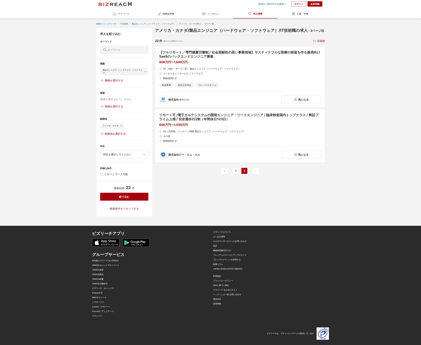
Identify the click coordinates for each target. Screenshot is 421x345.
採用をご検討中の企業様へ (272, 4)
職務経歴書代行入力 (222, 250)
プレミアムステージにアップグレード (230, 255)
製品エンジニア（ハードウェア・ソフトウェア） (153, 24)
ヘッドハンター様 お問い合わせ (227, 295)
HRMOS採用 (97, 270)
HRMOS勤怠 (97, 274)
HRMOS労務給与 (99, 284)
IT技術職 (124, 24)
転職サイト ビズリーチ (106, 24)
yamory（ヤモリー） (101, 307)
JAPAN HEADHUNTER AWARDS (227, 269)
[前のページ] (225, 171)
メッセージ (213, 13)
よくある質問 (219, 237)
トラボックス (98, 302)
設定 (215, 246)
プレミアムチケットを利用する (227, 260)
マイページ (123, 13)
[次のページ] (256, 171)
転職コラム (218, 264)
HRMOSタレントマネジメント (105, 265)
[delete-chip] (145, 72)
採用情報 (217, 304)
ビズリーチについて (222, 232)
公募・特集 (302, 13)
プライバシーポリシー (223, 281)
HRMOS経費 (97, 279)
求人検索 (257, 13)
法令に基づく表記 (221, 285)
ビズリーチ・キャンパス (103, 288)
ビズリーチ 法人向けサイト (225, 290)
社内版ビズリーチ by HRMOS (105, 261)
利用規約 (217, 276)
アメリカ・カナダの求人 (190, 24)
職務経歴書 (168, 13)
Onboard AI (97, 293)
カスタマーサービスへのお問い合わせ (230, 241)
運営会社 (217, 299)
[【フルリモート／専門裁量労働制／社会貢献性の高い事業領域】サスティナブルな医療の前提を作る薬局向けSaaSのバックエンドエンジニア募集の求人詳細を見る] (240, 76)
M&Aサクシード (99, 297)
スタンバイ (97, 316)
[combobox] (124, 154)
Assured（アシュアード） (103, 311)
